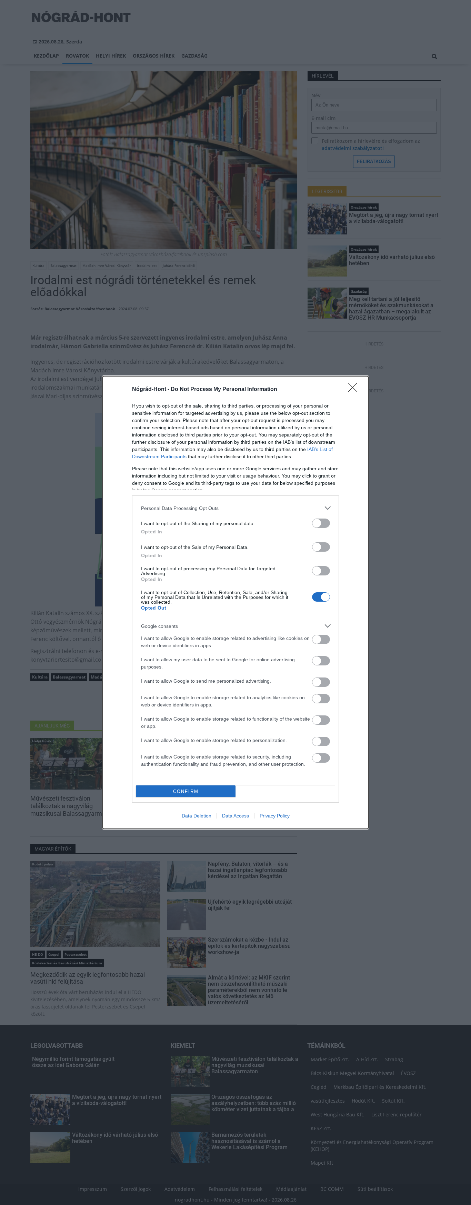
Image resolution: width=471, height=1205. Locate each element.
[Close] (354, 389)
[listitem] (235, 508)
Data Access (235, 816)
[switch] (321, 523)
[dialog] (235, 602)
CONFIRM (186, 791)
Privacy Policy (275, 816)
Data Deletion (196, 816)
